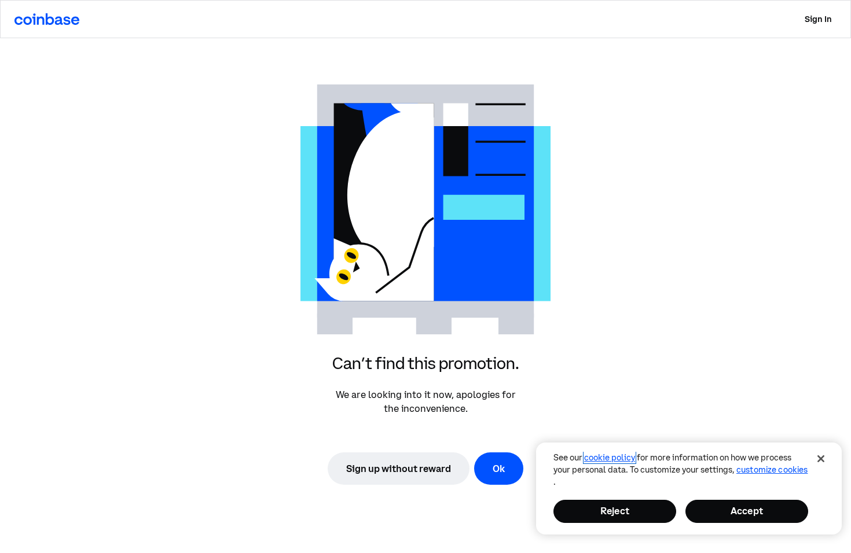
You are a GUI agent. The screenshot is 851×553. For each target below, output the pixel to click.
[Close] (821, 459)
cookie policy (609, 457)
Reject (614, 511)
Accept (747, 511)
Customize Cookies (772, 469)
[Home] (46, 19)
